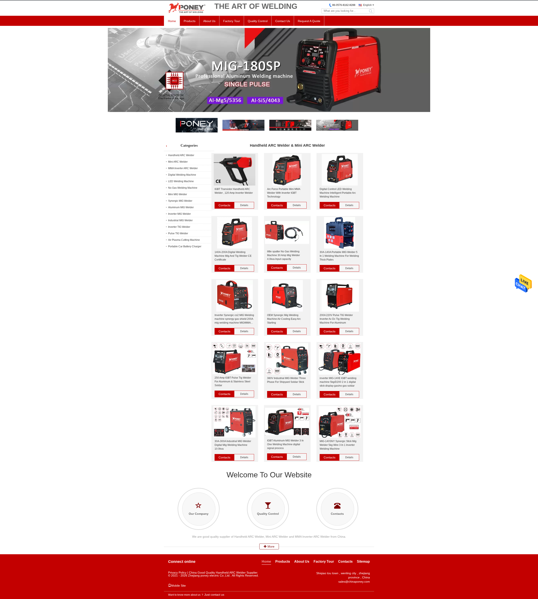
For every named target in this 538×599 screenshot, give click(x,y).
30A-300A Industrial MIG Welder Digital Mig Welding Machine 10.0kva (233, 445)
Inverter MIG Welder (179, 213)
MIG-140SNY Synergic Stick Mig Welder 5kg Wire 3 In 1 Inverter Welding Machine (338, 445)
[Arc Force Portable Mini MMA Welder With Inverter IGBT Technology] (287, 170)
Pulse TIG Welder (178, 233)
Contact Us (282, 21)
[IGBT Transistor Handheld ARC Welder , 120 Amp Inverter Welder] (234, 170)
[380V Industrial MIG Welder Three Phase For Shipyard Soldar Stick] (287, 359)
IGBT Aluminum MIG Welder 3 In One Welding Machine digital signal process (285, 444)
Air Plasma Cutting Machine (184, 239)
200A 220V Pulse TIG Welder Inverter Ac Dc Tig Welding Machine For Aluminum (336, 319)
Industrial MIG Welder (180, 220)
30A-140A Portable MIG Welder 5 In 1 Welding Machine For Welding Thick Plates (339, 256)
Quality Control (258, 21)
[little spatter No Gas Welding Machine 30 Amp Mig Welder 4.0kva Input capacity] (287, 233)
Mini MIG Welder (177, 194)
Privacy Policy (177, 572)
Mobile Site (178, 585)
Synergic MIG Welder (180, 200)
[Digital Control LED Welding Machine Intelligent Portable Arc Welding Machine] (340, 170)
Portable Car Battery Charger (184, 246)
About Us (209, 21)
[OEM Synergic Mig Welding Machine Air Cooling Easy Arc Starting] (287, 296)
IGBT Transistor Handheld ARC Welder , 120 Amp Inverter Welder (234, 191)
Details (244, 205)
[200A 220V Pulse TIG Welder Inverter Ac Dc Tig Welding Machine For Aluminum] (340, 296)
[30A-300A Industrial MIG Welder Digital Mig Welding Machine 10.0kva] (234, 422)
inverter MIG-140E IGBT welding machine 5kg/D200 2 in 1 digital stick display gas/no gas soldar (338, 382)
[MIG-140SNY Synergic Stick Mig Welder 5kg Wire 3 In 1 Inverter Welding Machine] (340, 422)
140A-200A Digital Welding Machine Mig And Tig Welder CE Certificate (233, 256)
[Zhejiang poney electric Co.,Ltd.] (187, 8)
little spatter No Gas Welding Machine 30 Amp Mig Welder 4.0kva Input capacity (283, 255)
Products (189, 21)
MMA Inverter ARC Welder (183, 168)
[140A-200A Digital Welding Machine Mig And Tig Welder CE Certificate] (234, 233)
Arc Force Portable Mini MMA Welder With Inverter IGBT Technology (283, 193)
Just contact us (214, 594)
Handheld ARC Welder (181, 155)
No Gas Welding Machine (182, 187)
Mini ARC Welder (178, 161)
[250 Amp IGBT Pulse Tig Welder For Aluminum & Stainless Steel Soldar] (234, 359)
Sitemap (363, 561)
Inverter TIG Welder (179, 226)
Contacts (224, 205)
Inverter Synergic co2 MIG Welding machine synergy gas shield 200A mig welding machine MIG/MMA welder (234, 319)
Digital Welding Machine (182, 174)
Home (172, 21)
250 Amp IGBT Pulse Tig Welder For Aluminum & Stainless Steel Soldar (233, 381)
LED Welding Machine (181, 181)
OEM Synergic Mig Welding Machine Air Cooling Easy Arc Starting (284, 319)
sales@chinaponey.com (354, 581)
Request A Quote (309, 21)
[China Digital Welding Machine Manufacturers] (269, 70)
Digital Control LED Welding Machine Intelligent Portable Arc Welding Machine (338, 193)
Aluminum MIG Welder (181, 207)
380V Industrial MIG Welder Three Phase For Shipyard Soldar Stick (286, 380)
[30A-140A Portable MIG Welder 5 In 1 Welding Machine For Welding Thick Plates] (340, 233)
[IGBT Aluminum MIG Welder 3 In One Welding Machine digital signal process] (287, 422)
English (367, 5)
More (270, 546)
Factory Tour (231, 21)
